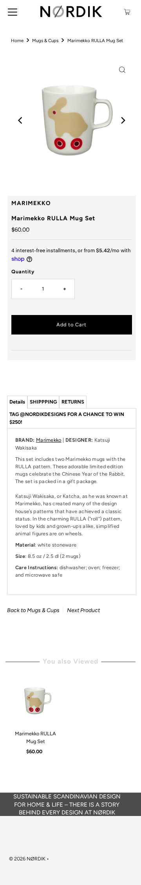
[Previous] (20, 120)
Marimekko (48, 440)
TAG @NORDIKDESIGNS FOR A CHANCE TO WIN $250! (66, 418)
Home (17, 40)
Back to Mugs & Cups (33, 610)
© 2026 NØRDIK (27, 859)
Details (17, 402)
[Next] (122, 120)
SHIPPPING (43, 402)
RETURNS (72, 402)
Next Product (83, 610)
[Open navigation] (12, 11)
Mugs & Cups (45, 40)
